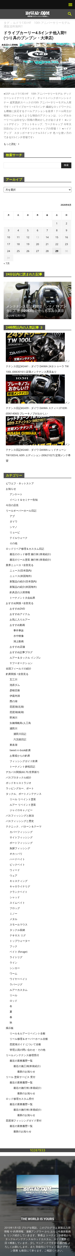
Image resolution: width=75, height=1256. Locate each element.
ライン (13, 962)
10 (8, 237)
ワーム (13, 973)
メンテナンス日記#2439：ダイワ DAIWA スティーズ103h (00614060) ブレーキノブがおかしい (38, 408)
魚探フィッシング (20, 848)
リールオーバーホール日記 (21, 510)
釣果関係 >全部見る (17, 674)
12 (27, 237)
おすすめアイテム (20, 614)
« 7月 (7, 263)
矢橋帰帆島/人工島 (20, 723)
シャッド (15, 897)
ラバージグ (16, 984)
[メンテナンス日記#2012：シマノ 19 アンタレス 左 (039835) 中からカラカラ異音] (37, 300)
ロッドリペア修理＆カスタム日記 (25, 548)
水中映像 (18, 636)
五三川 (13, 679)
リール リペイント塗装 (23, 799)
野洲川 (13, 717)
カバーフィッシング (21, 832)
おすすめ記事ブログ (21, 652)
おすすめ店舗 (17, 646)
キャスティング (18, 881)
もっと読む (10, 144)
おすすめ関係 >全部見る (19, 603)
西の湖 (13, 701)
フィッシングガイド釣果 (24, 761)
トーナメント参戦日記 (22, 766)
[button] (70, 14)
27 (37, 251)
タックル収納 (17, 930)
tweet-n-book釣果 (20, 750)
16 (66, 237)
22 (56, 244)
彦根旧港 (15, 690)
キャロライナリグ (20, 886)
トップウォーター (20, 940)
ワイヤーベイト (18, 979)
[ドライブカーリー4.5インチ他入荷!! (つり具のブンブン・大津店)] (37, 65)
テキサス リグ (18, 935)
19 (27, 244)
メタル (13, 919)
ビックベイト (17, 864)
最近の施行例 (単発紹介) (27, 1088)
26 (27, 251)
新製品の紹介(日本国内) (23, 581)
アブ (12, 516)
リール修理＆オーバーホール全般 (29, 1039)
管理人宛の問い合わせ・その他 (27, 1049)
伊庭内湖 (15, 695)
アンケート (16, 494)
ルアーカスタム (18, 990)
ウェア (13, 875)
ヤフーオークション (21, 663)
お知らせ (11, 488)
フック (13, 946)
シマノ (13, 527)
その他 (13, 543)
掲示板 (9, 1028)
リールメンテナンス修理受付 (22, 1055)
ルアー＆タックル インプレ (25, 657)
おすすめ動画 (17, 625)
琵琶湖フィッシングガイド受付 (24, 1120)
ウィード (15, 870)
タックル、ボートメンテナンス (24, 793)
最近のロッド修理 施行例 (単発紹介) (30, 554)
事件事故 (18, 630)
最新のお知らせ (26, 1071)
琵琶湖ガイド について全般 (25, 1044)
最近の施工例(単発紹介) (26, 1066)
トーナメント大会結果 (22, 597)
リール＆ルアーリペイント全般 (27, 1033)
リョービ (15, 532)
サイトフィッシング (21, 837)
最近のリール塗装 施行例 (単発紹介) (30, 559)
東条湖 (13, 744)
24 (8, 251)
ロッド (13, 1000)
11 (18, 237)
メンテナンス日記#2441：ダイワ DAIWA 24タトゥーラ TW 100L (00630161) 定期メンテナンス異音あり (38, 366)
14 (47, 237)
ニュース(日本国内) (20, 570)
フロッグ (15, 908)
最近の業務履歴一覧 (21, 1060)
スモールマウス (18, 924)
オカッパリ (16, 853)
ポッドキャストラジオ (18, 783)
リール (13, 995)
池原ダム (15, 685)
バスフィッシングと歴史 (20, 821)
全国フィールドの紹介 (18, 668)
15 (56, 237)
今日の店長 (12, 505)
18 (18, 244)
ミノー (13, 913)
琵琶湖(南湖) (17, 712)
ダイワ (13, 521)
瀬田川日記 (19, 734)
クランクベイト (18, 891)
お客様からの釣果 (20, 755)
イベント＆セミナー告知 (24, 499)
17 (8, 244)
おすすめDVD (17, 608)
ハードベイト (17, 859)
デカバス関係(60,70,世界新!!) (22, 772)
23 (66, 244)
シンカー (15, 968)
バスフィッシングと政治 (20, 815)
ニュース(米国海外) (20, 576)
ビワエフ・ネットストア (20, 483)
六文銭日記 (19, 739)
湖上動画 (18, 641)
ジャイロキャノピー (21, 810)
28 (47, 251)
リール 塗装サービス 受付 (20, 1077)
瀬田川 (13, 728)
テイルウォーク (18, 538)
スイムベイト (17, 902)
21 (47, 244)
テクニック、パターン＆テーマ (24, 826)
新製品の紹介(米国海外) (23, 587)
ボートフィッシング (21, 842)
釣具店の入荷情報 (10, 44)
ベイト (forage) (18, 951)
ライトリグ (16, 957)
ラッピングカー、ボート (20, 788)
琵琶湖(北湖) (17, 706)
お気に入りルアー (20, 619)
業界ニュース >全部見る (19, 565)
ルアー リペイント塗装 (23, 804)
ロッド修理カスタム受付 (20, 1098)
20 (37, 244)
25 (18, 251)
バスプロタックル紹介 (18, 777)
